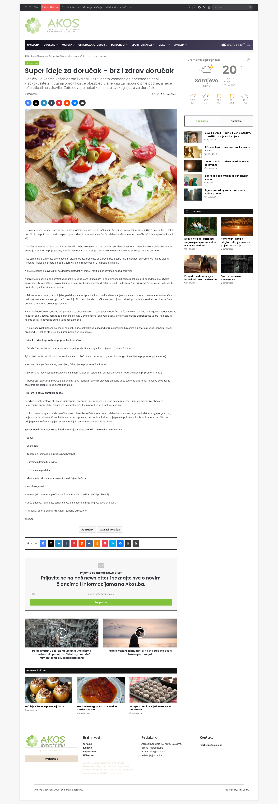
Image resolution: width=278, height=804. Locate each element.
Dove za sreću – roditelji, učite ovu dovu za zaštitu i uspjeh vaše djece (227, 134)
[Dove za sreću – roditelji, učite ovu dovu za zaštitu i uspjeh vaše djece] (193, 137)
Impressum (89, 751)
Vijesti (163, 44)
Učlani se (88, 755)
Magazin (179, 44)
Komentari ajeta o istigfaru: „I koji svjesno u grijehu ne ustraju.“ (93, 7)
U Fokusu (49, 44)
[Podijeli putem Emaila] (82, 103)
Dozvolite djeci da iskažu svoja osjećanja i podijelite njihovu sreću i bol (200, 242)
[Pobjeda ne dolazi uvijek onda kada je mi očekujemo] (200, 264)
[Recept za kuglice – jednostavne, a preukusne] (153, 690)
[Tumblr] (51, 103)
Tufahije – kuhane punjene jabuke (44, 706)
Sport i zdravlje (142, 44)
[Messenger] (74, 103)
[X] (36, 103)
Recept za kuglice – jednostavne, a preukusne (150, 708)
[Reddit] (67, 103)
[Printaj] (136, 543)
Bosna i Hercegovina (152, 747)
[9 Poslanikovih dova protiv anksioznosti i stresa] (193, 152)
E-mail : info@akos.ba (153, 751)
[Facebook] (28, 103)
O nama (87, 743)
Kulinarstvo (54, 56)
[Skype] (112, 543)
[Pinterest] (59, 103)
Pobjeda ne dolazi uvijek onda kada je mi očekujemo (200, 277)
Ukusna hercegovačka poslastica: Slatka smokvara (97, 708)
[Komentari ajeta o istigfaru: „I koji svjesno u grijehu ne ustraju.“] (237, 226)
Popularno (202, 120)
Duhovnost (118, 44)
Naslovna (33, 44)
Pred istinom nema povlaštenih (232, 278)
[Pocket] (105, 543)
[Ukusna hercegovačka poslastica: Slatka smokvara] (101, 690)
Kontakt (87, 747)
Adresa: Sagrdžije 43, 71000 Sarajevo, (161, 743)
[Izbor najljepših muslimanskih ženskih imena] (193, 180)
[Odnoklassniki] (97, 543)
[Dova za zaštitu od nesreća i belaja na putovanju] (193, 166)
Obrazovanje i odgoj (91, 44)
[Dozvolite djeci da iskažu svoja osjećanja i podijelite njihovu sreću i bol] (200, 226)
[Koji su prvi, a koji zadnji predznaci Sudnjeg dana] (193, 195)
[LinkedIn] (44, 103)
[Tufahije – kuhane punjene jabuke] (48, 690)
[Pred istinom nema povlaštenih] (237, 264)
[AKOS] (52, 25)
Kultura (67, 44)
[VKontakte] (89, 543)
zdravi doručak (110, 529)
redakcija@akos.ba (151, 755)
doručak (88, 529)
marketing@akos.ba (211, 745)
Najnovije (236, 120)
